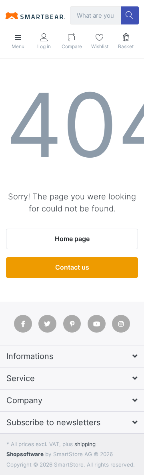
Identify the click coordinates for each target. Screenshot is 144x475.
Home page (72, 239)
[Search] (130, 15)
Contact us (72, 267)
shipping (85, 444)
